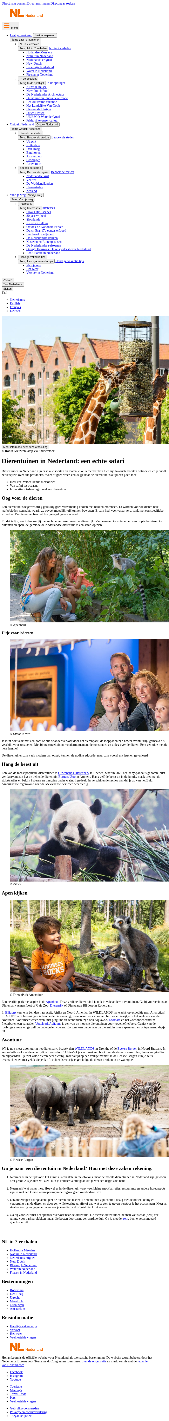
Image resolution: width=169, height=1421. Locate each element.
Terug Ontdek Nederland (26, 128)
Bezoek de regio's (30, 167)
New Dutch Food (37, 90)
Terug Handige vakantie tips (36, 261)
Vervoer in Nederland (40, 272)
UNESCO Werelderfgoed (43, 116)
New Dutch (34, 63)
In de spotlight (28, 78)
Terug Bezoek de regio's (34, 172)
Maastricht (16, 1301)
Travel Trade (18, 1394)
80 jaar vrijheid (36, 215)
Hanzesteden (34, 187)
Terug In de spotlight (32, 83)
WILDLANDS (85, 1048)
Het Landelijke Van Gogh (43, 105)
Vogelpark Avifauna (48, 1023)
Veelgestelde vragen (23, 1337)
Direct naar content (14, 3)
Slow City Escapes (38, 212)
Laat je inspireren (21, 35)
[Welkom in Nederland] (26, 16)
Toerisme (16, 1386)
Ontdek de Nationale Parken (44, 227)
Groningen (33, 160)
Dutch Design (35, 113)
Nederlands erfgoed (39, 59)
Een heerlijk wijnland (40, 234)
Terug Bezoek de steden (34, 137)
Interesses (26, 203)
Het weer (32, 269)
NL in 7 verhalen (29, 44)
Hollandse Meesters (39, 52)
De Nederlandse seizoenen (43, 245)
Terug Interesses (30, 208)
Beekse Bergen (127, 1048)
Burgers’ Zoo (67, 776)
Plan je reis (33, 265)
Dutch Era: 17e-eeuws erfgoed (46, 230)
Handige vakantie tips (33, 256)
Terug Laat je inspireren (25, 39)
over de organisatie (94, 1361)
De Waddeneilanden (39, 183)
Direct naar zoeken (62, 3)
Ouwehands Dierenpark (73, 773)
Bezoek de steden (30, 133)
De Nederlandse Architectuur (45, 94)
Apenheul (52, 1001)
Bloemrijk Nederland (40, 67)
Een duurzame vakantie (41, 102)
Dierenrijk (56, 1005)
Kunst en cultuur (37, 223)
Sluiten (7, 288)
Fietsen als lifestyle (38, 109)
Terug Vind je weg (22, 199)
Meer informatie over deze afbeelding (25, 446)
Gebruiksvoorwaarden (24, 1408)
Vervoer (15, 1330)
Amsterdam (33, 156)
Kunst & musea (36, 87)
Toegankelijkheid (21, 1415)
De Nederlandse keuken (42, 238)
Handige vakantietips (23, 1326)
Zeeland (31, 191)
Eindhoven (33, 152)
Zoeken (7, 280)
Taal (4, 292)
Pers (12, 1397)
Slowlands (33, 219)
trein (125, 1218)
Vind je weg (18, 195)
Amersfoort (33, 163)
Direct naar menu (38, 3)
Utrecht (31, 141)
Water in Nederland (39, 71)
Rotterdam (33, 145)
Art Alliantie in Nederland (43, 253)
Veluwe (31, 180)
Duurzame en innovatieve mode (47, 98)
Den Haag (33, 149)
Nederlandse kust (37, 176)
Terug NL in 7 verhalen (33, 48)
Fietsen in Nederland (39, 74)
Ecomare (114, 1020)
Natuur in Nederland (39, 56)
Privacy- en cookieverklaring (28, 1412)
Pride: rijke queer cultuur (42, 120)
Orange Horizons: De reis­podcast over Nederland (58, 249)
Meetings (16, 1390)
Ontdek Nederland (22, 124)
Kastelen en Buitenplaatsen (44, 241)
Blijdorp (10, 1012)
